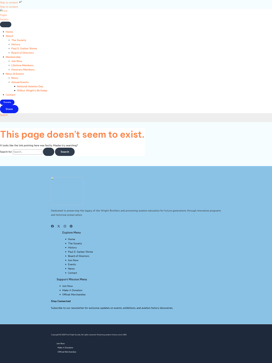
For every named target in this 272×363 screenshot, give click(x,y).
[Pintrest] (71, 226)
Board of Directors (22, 52)
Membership (13, 57)
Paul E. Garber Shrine (24, 48)
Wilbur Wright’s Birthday (32, 90)
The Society (18, 40)
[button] (7, 102)
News (14, 78)
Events (72, 264)
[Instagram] (64, 226)
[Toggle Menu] (5, 24)
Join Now (16, 61)
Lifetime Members (22, 65)
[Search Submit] (48, 152)
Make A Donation (72, 290)
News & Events (15, 74)
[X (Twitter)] (58, 226)
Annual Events (20, 82)
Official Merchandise (74, 294)
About (9, 36)
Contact (10, 94)
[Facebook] (52, 226)
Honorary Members (23, 69)
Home (9, 32)
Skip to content (9, 2)
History (15, 44)
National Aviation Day (30, 86)
